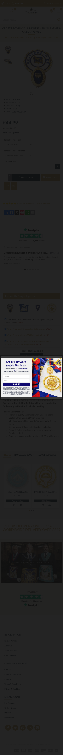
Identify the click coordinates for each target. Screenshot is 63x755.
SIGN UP (16, 384)
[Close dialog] (60, 360)
